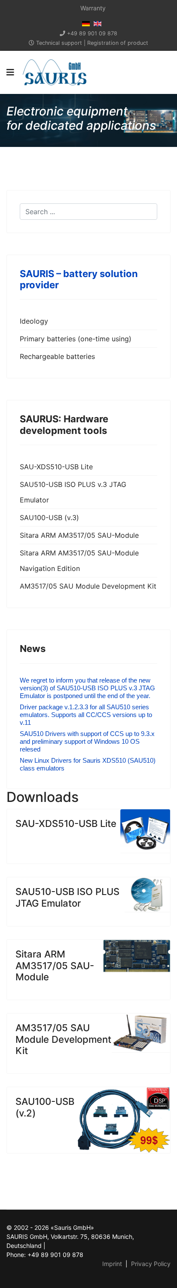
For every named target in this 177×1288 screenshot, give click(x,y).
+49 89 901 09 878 (92, 33)
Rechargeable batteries (57, 356)
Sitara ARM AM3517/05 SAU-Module (79, 535)
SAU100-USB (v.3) (49, 517)
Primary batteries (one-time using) (75, 338)
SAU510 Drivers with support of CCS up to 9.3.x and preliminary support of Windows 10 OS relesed (87, 741)
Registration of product (117, 43)
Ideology (34, 321)
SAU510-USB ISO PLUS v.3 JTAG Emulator (73, 492)
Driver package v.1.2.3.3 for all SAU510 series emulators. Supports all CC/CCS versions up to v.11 (86, 714)
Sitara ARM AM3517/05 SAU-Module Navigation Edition (79, 561)
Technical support (59, 43)
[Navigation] (10, 72)
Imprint (112, 1263)
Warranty (93, 8)
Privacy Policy (151, 1263)
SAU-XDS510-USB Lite (56, 466)
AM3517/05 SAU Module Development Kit (88, 586)
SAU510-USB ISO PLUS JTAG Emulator (67, 897)
